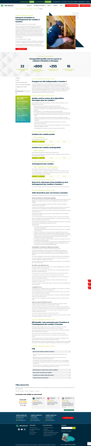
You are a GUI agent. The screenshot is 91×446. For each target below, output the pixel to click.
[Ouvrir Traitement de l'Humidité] (57, 5)
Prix (16, 89)
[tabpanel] (51, 138)
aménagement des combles (44, 79)
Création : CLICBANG (68, 444)
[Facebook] (18, 429)
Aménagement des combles (21, 86)
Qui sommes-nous (33, 427)
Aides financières (19, 91)
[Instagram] (24, 429)
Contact (88, 1)
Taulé (26, 391)
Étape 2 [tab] (51, 141)
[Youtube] (21, 429)
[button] (74, 402)
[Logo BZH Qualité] (7, 5)
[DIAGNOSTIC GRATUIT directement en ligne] (89, 287)
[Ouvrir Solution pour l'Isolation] (31, 5)
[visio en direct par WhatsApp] (89, 281)
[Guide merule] (68, 437)
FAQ (16, 93)
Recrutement (82, 1)
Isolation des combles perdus (21, 82)
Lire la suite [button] (64, 407)
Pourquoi (17, 80)
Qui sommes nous (56, 1)
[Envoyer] (74, 428)
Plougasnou (31, 391)
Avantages (17, 78)
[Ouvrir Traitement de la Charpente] (45, 5)
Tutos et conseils (33, 432)
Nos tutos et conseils (73, 1)
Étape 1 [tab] (38, 141)
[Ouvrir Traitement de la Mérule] (51, 5)
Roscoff (37, 391)
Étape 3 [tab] (64, 141)
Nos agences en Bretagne (35, 429)
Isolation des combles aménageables (22, 84)
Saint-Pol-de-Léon (20, 391)
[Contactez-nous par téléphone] (89, 284)
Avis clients (64, 1)
